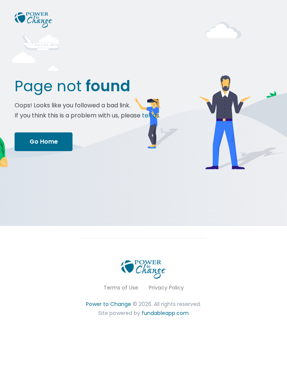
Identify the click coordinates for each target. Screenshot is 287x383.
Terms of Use (121, 287)
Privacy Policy (166, 287)
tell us (150, 115)
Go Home (44, 141)
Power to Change (108, 304)
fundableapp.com (165, 313)
